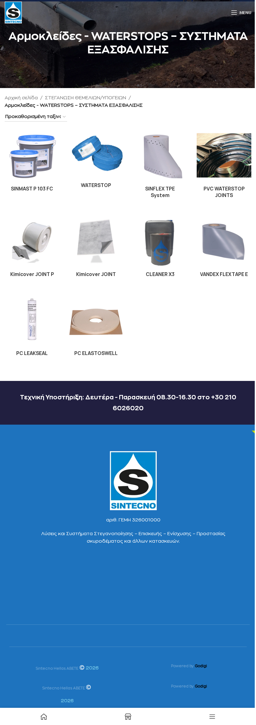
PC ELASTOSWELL (96, 353)
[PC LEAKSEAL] (32, 320)
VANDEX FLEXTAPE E (224, 274)
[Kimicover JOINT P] (32, 241)
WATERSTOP (96, 185)
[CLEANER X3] (160, 241)
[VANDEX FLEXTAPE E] (224, 241)
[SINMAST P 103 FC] (32, 155)
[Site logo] (13, 12)
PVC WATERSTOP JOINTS (224, 192)
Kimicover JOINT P (32, 274)
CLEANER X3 (160, 274)
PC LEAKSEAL (32, 353)
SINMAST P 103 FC (32, 188)
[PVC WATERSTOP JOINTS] (224, 155)
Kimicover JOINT (96, 274)
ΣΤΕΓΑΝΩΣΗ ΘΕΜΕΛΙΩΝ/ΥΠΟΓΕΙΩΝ (85, 98)
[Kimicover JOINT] (96, 241)
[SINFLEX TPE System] (160, 155)
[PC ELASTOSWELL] (96, 320)
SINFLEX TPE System (160, 192)
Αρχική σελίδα (21, 98)
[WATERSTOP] (96, 154)
